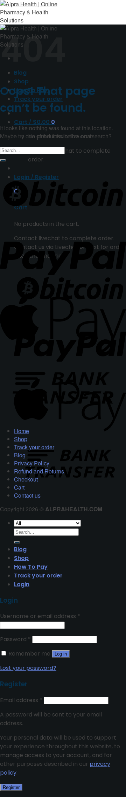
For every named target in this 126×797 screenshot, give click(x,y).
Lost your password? (28, 668)
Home (21, 431)
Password (15, 639)
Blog (20, 455)
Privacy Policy (31, 463)
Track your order (34, 447)
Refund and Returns (39, 471)
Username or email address (40, 616)
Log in (61, 654)
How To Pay (31, 567)
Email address (21, 700)
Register (11, 787)
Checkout (26, 479)
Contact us (27, 495)
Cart (19, 487)
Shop (21, 81)
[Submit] (3, 160)
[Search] (17, 542)
